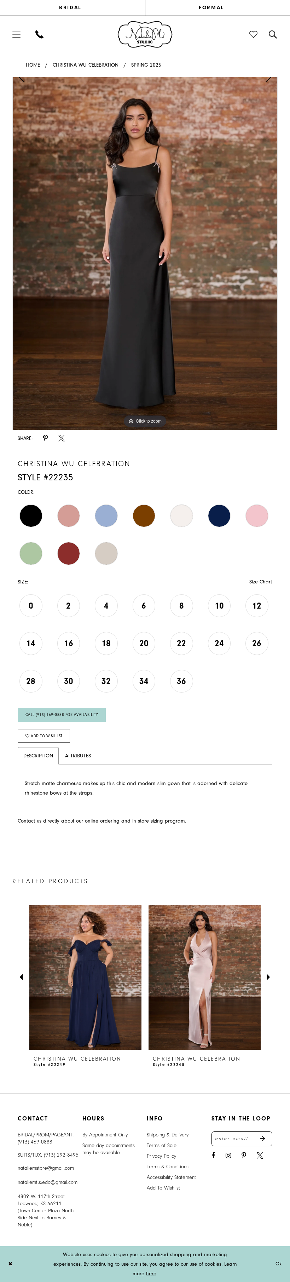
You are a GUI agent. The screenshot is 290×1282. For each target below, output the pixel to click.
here (151, 1274)
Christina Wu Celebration (85, 65)
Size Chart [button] (260, 582)
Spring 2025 (146, 65)
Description (38, 756)
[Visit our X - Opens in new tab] (260, 1156)
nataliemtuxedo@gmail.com (47, 1182)
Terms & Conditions (167, 1167)
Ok (279, 1264)
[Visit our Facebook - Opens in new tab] (213, 1156)
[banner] (145, 34)
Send (266, 1138)
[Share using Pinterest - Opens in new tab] (45, 438)
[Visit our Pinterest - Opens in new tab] (244, 1156)
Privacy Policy (161, 1156)
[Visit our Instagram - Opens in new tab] (228, 1156)
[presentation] (85, 977)
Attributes (78, 756)
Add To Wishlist (163, 1188)
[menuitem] (78, 8)
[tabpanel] (145, 253)
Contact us (29, 821)
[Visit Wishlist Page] (253, 34)
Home (33, 65)
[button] (17, 34)
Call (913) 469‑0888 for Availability (61, 714)
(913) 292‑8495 (61, 1155)
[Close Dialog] (10, 1264)
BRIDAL (70, 8)
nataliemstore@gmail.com (46, 1168)
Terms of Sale (161, 1145)
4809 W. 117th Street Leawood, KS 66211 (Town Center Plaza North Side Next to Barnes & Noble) (46, 1210)
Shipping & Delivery (167, 1135)
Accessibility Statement (171, 1177)
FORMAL (211, 8)
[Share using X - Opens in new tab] (61, 438)
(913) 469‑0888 (35, 1142)
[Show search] (273, 34)
